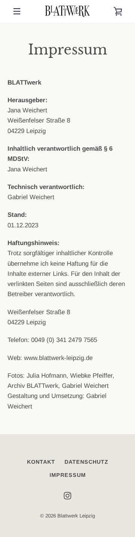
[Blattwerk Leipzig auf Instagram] (67, 495)
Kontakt (41, 462)
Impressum (68, 475)
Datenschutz (86, 462)
